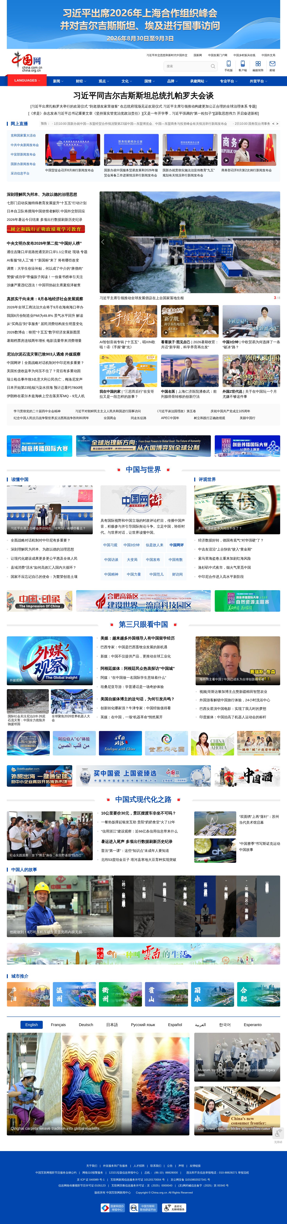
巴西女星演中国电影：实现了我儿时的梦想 (233, 709)
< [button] (273, 124)
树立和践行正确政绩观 (209, 418)
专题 (252, 106)
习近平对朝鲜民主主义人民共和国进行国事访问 (108, 411)
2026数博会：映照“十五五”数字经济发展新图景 (43, 332)
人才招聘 (139, 1165)
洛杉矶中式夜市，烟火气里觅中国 (224, 567)
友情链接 (195, 1165)
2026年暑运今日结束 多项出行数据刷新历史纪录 (44, 220)
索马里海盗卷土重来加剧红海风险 (224, 558)
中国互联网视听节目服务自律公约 (56, 1172)
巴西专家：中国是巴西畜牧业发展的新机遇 (134, 647)
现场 (75, 252)
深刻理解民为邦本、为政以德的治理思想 (42, 194)
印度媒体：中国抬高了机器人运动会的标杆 (233, 717)
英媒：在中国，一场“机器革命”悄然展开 (132, 717)
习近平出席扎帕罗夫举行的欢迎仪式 (59, 106)
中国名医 (168, 391)
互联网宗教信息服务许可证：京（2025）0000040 (141, 1185)
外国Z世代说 (232, 391)
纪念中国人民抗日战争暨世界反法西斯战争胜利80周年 (51, 418)
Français (58, 1025)
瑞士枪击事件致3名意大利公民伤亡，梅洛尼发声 (45, 379)
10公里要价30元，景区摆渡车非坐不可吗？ (138, 813)
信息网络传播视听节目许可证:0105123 (82, 1185)
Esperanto (253, 1025)
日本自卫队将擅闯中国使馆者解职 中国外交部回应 (46, 211)
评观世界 (207, 479)
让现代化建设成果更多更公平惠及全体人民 (44, 558)
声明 (181, 1165)
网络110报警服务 (92, 1172)
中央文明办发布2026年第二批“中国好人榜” (44, 243)
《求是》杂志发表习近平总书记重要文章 (61, 113)
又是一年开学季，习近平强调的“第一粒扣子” (178, 113)
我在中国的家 (110, 391)
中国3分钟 (231, 342)
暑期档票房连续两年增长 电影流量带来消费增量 (44, 341)
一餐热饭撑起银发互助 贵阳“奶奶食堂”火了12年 (138, 822)
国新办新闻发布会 (23, 164)
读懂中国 (20, 479)
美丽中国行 (247, 418)
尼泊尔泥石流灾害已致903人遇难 (35, 354)
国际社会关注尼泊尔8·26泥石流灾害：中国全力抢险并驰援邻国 (26, 720)
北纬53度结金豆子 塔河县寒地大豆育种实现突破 (138, 860)
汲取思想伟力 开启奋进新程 (236, 113)
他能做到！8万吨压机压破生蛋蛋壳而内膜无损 (46, 932)
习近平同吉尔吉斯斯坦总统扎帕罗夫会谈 (143, 95)
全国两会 (110, 418)
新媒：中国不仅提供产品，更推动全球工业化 (136, 656)
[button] (276, 242)
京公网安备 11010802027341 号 (190, 1179)
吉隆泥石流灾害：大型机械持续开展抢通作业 (135, 298)
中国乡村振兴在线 (244, 55)
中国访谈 (111, 560)
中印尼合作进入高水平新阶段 (221, 577)
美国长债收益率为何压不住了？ (220, 528)
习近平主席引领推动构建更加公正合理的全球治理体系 (205, 106)
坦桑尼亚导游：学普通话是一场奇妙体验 (132, 687)
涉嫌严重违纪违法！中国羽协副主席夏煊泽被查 (44, 285)
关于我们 (91, 1165)
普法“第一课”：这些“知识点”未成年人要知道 (135, 851)
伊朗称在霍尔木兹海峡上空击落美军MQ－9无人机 (46, 396)
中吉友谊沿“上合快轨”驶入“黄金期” (225, 549)
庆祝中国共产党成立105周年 (230, 411)
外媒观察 (73, 354)
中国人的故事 (24, 869)
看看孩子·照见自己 (175, 342)
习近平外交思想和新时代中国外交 (166, 55)
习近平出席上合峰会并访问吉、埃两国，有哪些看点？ (48, 528)
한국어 (225, 1025)
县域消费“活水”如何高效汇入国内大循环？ (43, 567)
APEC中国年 (170, 418)
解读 (79, 316)
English (31, 1025)
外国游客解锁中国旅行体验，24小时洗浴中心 (235, 700)
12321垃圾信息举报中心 (124, 1172)
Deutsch (86, 1025)
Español (175, 1025)
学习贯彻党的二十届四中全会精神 (37, 411)
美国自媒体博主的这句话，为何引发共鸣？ (138, 699)
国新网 (198, 55)
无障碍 (278, 1142)
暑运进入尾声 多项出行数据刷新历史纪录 (137, 841)
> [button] (277, 124)
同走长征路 (138, 418)
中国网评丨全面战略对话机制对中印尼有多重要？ (45, 363)
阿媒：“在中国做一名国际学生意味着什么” (133, 678)
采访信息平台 (20, 173)
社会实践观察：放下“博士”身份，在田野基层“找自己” (46, 855)
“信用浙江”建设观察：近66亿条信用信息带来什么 (139, 831)
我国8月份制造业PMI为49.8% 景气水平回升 (41, 316)
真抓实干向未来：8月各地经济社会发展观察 (45, 299)
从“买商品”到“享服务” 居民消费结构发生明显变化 (45, 324)
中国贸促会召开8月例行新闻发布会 (69, 170)
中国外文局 (268, 55)
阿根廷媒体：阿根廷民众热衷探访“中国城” (138, 668)
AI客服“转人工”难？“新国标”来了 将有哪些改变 (43, 260)
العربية (200, 1025)
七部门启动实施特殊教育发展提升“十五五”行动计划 (46, 203)
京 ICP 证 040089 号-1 (91, 1179)
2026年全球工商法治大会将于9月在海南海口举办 (45, 307)
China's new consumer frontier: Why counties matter (234, 1129)
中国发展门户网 (217, 55)
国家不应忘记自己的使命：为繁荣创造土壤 (44, 577)
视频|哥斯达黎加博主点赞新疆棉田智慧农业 (233, 692)
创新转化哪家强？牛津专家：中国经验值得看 (136, 708)
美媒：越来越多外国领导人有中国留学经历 (138, 638)
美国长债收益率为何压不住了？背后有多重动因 (44, 371)
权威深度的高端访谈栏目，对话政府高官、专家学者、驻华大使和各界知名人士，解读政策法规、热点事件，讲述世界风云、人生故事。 (143, 526)
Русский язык (143, 1025)
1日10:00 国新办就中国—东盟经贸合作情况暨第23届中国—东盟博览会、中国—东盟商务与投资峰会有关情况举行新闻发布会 (140, 123)
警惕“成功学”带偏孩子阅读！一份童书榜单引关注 (45, 277)
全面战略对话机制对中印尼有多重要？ (40, 540)
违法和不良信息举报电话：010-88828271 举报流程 (217, 1172)
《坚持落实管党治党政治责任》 (117, 113)
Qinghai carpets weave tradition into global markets (55, 1128)
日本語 (112, 1025)
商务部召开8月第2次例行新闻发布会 (246, 170)
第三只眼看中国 (143, 624)
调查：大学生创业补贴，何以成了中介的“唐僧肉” (45, 268)
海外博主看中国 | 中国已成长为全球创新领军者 (232, 679)
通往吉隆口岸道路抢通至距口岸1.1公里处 (39, 252)
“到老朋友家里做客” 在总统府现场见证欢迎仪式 (125, 106)
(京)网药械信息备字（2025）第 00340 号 (203, 1185)
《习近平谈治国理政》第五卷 (175, 411)
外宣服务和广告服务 (115, 1165)
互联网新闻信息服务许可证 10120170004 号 (138, 1179)
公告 (170, 1165)
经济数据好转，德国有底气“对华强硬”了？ (231, 540)
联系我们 (155, 1165)
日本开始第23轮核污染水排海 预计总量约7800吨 (45, 388)
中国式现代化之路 (143, 799)
